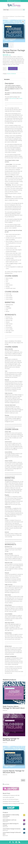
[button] (23, 22)
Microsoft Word (13, 98)
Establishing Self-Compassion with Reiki (11, 795)
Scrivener (20, 98)
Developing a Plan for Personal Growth (11, 801)
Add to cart (12, 68)
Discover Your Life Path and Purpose (10, 799)
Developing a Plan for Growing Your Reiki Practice (13, 803)
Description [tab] (7, 79)
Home (4, 16)
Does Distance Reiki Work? (8, 797)
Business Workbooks (10, 16)
